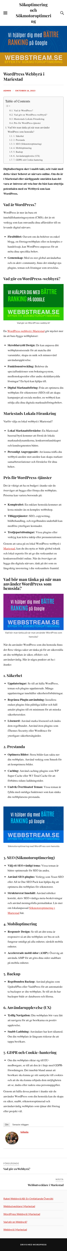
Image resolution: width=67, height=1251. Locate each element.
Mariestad (9, 548)
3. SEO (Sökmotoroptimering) (27, 143)
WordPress (40, 1244)
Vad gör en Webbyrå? (16, 1169)
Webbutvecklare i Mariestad (46, 1185)
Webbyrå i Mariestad (15, 1229)
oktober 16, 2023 (25, 90)
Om (6, 1124)
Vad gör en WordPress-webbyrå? (30, 114)
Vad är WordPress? (23, 110)
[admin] (11, 1143)
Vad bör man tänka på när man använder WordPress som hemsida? (29, 129)
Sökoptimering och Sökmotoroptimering (33, 13)
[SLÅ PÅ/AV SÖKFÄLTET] (62, 13)
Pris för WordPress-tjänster (27, 123)
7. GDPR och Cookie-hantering (28, 159)
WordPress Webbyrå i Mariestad (23, 76)
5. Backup (18, 151)
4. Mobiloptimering (22, 147)
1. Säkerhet (18, 136)
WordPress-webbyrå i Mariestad (26, 331)
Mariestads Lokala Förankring (29, 118)
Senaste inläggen (20, 1124)
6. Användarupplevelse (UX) (26, 155)
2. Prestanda (19, 139)
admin (7, 90)
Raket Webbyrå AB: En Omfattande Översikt (28, 1198)
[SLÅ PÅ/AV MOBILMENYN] (5, 13)
